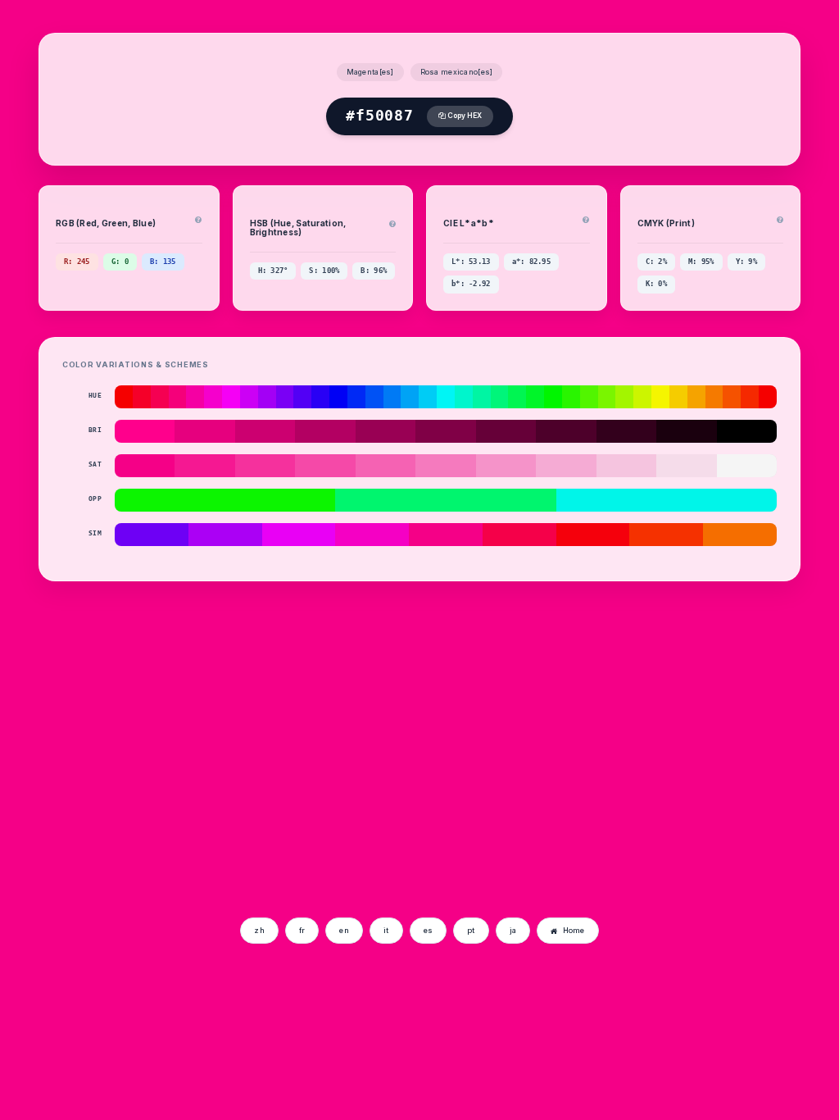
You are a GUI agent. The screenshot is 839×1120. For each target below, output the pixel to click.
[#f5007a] (178, 396)
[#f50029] (142, 396)
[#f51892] (204, 465)
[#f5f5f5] (747, 465)
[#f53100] (666, 534)
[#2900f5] (320, 396)
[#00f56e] (445, 500)
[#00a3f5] (410, 396)
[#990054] (385, 431)
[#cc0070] (265, 431)
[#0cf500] (225, 500)
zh (259, 930)
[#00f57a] (500, 396)
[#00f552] (517, 396)
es (428, 930)
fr (302, 930)
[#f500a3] (195, 396)
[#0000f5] (338, 396)
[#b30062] (325, 431)
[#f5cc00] (678, 396)
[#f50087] (145, 465)
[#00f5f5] (446, 396)
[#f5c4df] (626, 465)
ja (513, 930)
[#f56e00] (740, 534)
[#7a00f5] (285, 396)
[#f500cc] (213, 396)
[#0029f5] (356, 396)
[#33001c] (626, 431)
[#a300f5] (267, 396)
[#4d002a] (566, 431)
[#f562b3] (385, 465)
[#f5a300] (696, 396)
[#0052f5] (374, 396)
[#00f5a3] (482, 396)
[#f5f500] (660, 396)
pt (471, 930)
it (386, 930)
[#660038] (506, 431)
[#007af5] (392, 396)
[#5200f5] (302, 396)
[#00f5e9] (666, 500)
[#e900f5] (299, 534)
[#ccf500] (642, 396)
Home (574, 930)
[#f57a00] (714, 396)
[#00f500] (553, 396)
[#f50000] (124, 396)
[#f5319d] (265, 465)
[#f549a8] (325, 465)
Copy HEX (464, 116)
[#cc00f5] (249, 396)
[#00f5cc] (464, 396)
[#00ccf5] (428, 396)
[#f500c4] (372, 534)
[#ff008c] (145, 431)
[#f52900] (750, 396)
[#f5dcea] (686, 465)
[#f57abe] (445, 465)
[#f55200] (732, 396)
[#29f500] (571, 396)
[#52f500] (589, 396)
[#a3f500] (624, 396)
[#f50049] (519, 534)
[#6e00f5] (151, 534)
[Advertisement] (172, 786)
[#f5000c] (593, 534)
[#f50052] (160, 396)
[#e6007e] (204, 431)
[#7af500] (607, 396)
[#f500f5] (231, 396)
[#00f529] (535, 396)
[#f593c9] (506, 465)
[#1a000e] (686, 431)
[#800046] (445, 431)
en (344, 930)
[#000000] (747, 431)
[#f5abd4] (566, 465)
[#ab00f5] (225, 534)
